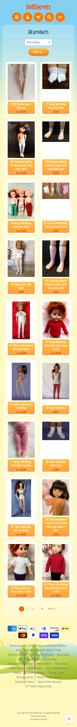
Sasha (17, 672)
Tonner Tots (56, 672)
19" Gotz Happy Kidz (38, 686)
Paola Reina (34, 668)
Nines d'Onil (44, 663)
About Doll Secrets (50, 682)
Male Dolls (62, 663)
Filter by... (38, 52)
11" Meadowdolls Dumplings (38, 659)
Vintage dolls (24, 677)
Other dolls (16, 668)
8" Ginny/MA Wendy (41, 654)
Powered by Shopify (38, 719)
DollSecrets (38, 6)
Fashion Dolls (16, 654)
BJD (18, 650)
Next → (52, 608)
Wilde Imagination (49, 677)
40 (42, 608)
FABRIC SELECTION (48, 650)
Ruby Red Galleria (57, 668)
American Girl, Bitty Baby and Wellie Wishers (38, 645)
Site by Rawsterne (38, 716)
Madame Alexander (20, 663)
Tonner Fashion (34, 672)
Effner (29, 650)
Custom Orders (24, 682)
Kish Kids (63, 654)
